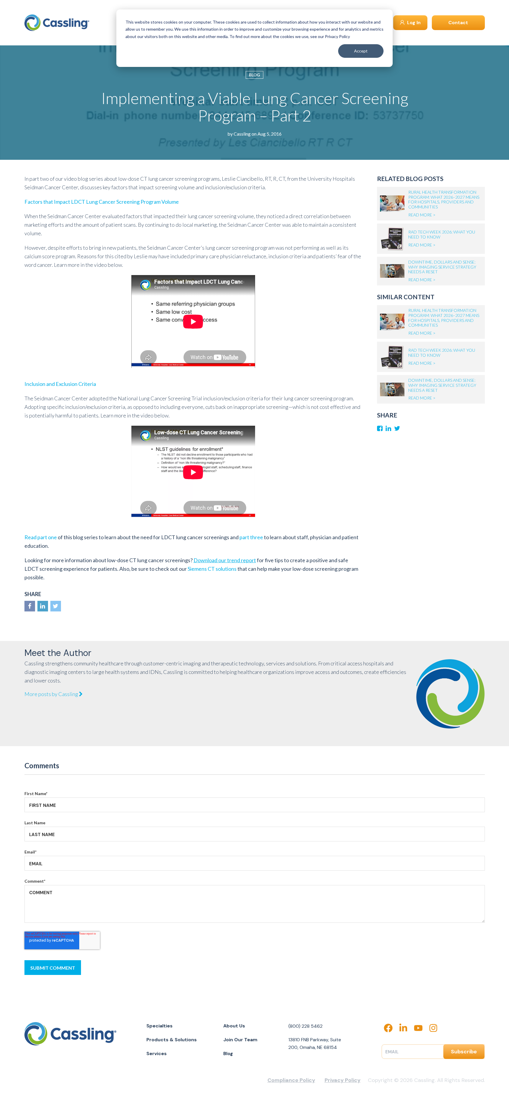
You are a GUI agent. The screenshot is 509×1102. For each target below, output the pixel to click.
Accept (361, 50)
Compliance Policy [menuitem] (291, 1080)
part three (251, 537)
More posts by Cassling (51, 694)
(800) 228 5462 (305, 1026)
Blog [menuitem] (228, 1053)
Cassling (242, 133)
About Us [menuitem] (234, 1026)
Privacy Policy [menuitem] (343, 1080)
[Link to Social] (29, 606)
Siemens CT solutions (212, 568)
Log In (413, 22)
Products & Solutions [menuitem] (171, 1040)
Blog (254, 74)
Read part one (40, 537)
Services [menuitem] (156, 1053)
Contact (458, 22)
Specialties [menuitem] (159, 1026)
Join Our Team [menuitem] (240, 1040)
